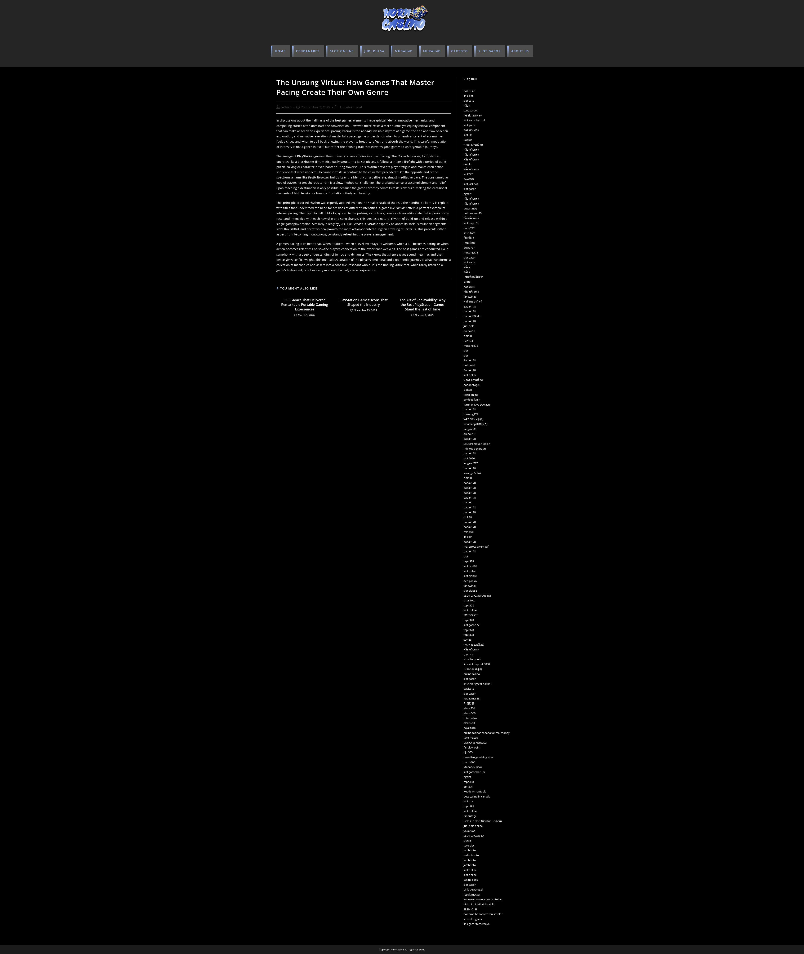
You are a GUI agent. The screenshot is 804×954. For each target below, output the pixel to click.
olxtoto (459, 51)
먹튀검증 (469, 703)
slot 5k (468, 135)
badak (467, 502)
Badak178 (470, 306)
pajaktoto (470, 728)
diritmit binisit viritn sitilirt (480, 904)
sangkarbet (471, 110)
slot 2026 (469, 458)
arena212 (469, 331)
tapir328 (469, 561)
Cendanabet (308, 51)
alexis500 (469, 708)
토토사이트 (470, 909)
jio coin (468, 537)
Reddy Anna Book (475, 791)
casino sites (471, 880)
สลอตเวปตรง (471, 130)
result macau (472, 894)
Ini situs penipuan (475, 448)
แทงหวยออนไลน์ (474, 644)
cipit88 (468, 336)
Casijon (468, 140)
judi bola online (473, 826)
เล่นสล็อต (469, 243)
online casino (472, 674)
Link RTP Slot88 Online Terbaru (483, 821)
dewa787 (469, 247)
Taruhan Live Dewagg (477, 404)
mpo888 (469, 782)
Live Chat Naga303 (475, 743)
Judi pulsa (374, 51)
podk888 (469, 287)
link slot (468, 96)
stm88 (467, 639)
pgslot (467, 777)
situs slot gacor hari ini (477, 684)
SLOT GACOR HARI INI (477, 595)
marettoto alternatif (476, 546)
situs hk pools (472, 659)
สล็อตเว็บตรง (471, 149)
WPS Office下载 (473, 419)
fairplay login (471, 747)
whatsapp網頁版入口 (477, 424)
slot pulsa (469, 571)
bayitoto (469, 688)
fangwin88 (470, 297)
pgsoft (468, 194)
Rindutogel (470, 816)
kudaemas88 (471, 698)
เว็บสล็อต (469, 238)
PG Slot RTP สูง (473, 115)
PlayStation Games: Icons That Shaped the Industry (363, 302)
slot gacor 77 (471, 625)
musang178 (471, 252)
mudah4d (404, 51)
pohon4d (469, 365)
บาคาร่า (468, 654)
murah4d (432, 51)
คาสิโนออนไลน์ (473, 301)
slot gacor (470, 125)
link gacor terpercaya (477, 924)
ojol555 (468, 752)
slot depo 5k (471, 223)
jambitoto (470, 850)
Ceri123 (468, 341)
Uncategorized (351, 107)
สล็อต (467, 105)
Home (280, 51)
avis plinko (470, 581)
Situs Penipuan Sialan (477, 444)
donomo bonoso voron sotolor (483, 914)
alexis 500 (469, 713)
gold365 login (472, 399)
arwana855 (470, 208)
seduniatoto (471, 855)
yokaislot (469, 831)
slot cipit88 (470, 566)
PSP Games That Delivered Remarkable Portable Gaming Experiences (304, 305)
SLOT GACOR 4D (474, 836)
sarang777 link (472, 473)
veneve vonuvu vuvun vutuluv (483, 899)
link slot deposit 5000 (477, 664)
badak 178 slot (473, 316)
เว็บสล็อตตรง (471, 218)
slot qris (468, 801)
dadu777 (469, 228)
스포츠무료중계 (473, 669)
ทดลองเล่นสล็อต (473, 145)
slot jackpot (471, 184)
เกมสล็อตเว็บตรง (473, 277)
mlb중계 (469, 532)
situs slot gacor (473, 919)
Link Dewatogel (473, 889)
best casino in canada (477, 796)
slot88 (467, 282)
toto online (470, 718)
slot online (342, 51)
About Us (520, 51)
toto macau (471, 737)
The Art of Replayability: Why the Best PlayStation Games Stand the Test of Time (423, 305)
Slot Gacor (489, 51)
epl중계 (468, 787)
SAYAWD (469, 179)
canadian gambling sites (478, 757)
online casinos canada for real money (487, 733)
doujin (468, 164)
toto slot (469, 845)
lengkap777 (471, 463)
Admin (287, 107)
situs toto (469, 233)
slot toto (469, 100)
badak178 (470, 311)
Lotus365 (469, 762)
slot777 (468, 174)
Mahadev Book (473, 767)
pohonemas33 (473, 213)
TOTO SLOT (471, 615)
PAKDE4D (469, 91)
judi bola (469, 326)
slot (466, 350)
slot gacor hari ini (474, 120)
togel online (471, 395)
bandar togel (471, 385)
